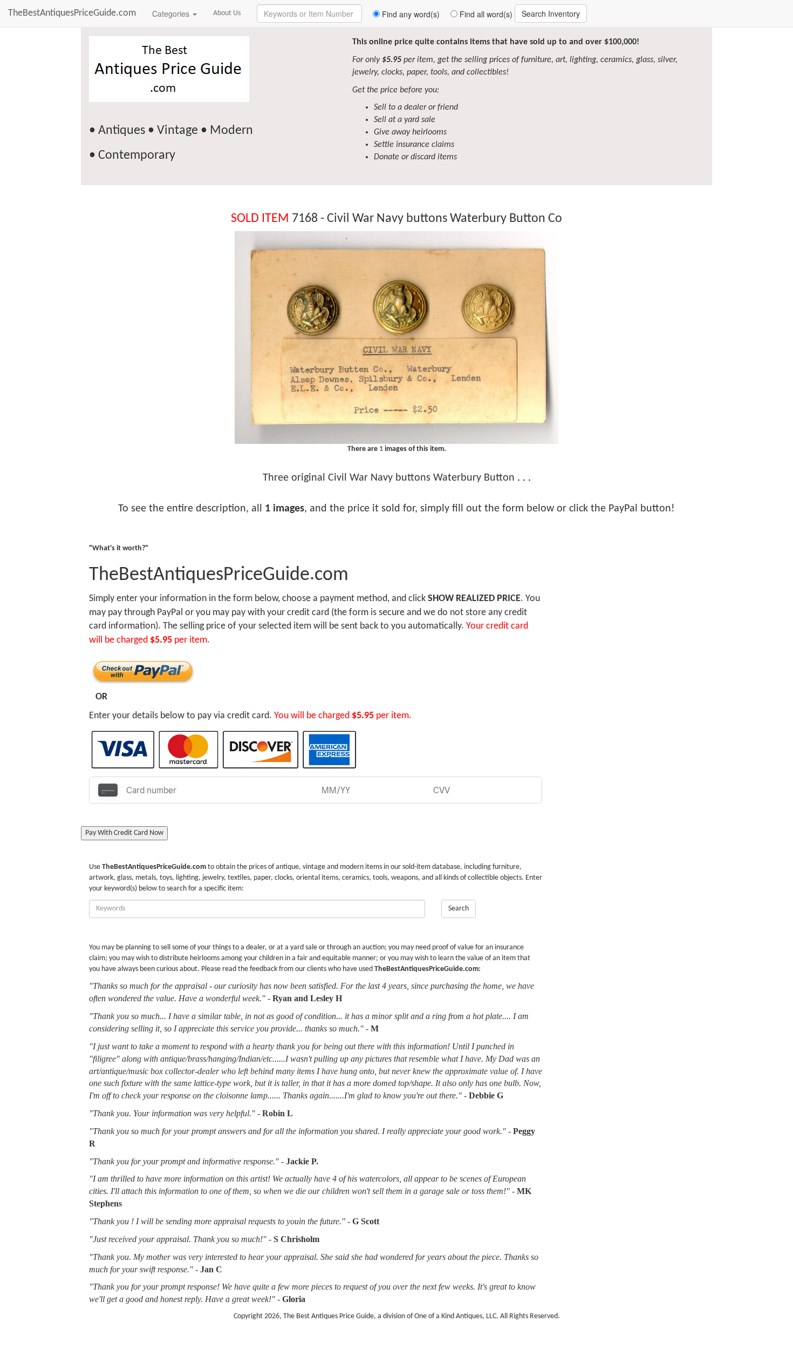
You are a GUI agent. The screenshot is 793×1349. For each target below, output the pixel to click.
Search (458, 909)
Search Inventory (551, 13)
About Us (227, 13)
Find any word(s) (410, 14)
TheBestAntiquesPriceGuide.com (72, 13)
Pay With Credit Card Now (124, 833)
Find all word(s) (484, 14)
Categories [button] (172, 13)
